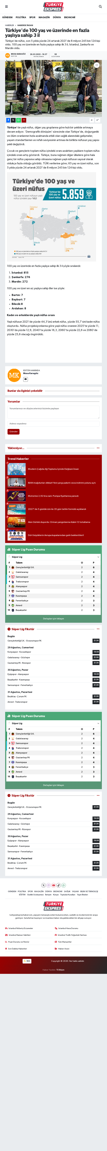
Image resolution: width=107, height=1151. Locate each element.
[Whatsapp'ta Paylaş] (18, 120)
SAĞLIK (67, 891)
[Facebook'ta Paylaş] (8, 120)
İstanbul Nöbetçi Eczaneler (21, 928)
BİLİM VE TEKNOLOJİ (89, 891)
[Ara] (100, 7)
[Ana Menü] (6, 7)
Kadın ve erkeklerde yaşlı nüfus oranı (31, 315)
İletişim (48, 895)
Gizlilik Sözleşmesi (35, 895)
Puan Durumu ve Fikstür (18, 942)
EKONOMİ (69, 17)
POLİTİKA (21, 17)
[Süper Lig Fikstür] (98, 629)
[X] (43, 885)
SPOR (32, 17)
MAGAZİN (44, 17)
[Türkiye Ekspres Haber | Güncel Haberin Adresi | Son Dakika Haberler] (53, 7)
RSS (28, 961)
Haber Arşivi (63, 949)
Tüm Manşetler (65, 942)
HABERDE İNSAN (25, 25)
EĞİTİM (22, 895)
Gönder (13, 431)
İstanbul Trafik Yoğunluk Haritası (72, 935)
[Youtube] (53, 885)
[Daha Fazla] (24, 120)
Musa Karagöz (30, 373)
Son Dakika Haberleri (17, 949)
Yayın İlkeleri (82, 895)
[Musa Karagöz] (14, 375)
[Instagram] (48, 885)
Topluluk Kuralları (67, 895)
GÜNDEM (7, 17)
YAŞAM (75, 891)
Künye (56, 895)
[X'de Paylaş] (13, 120)
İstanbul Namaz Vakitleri (20, 935)
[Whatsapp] (63, 885)
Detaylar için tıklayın (53, 619)
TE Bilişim (60, 970)
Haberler (9, 25)
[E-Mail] (25, 379)
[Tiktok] (58, 885)
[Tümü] (98, 448)
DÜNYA (57, 17)
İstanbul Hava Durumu (68, 928)
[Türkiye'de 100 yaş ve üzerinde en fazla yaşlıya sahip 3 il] (53, 88)
